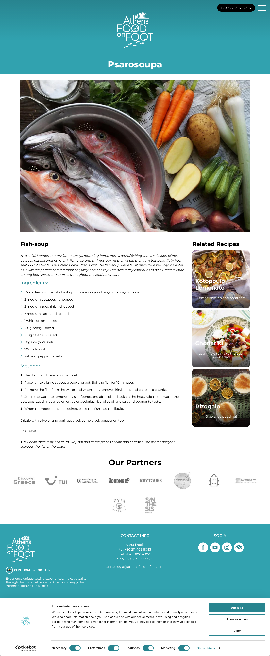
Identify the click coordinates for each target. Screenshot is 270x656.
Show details (206, 648)
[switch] (113, 648)
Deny (237, 630)
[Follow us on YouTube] (215, 547)
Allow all (237, 607)
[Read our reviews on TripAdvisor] (238, 547)
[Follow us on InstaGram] (226, 547)
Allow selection (237, 619)
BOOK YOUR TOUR (236, 8)
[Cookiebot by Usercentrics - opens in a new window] (25, 648)
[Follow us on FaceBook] (203, 547)
